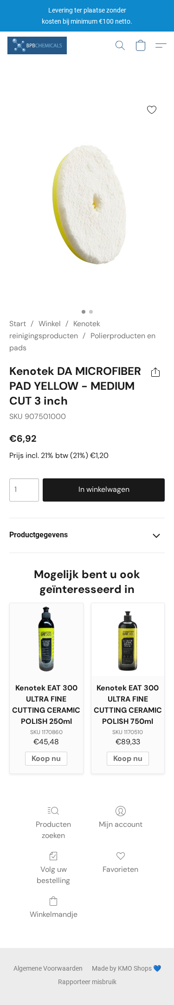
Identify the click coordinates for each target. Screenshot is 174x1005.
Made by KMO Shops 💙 (126, 968)
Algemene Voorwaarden (48, 968)
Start (17, 324)
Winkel (50, 324)
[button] (38, 45)
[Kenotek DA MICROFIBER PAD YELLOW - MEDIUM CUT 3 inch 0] (87, 200)
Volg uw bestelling (53, 874)
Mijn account (120, 824)
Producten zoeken (53, 829)
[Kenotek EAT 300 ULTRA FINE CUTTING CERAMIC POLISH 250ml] (46, 639)
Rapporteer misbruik (87, 982)
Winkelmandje (53, 914)
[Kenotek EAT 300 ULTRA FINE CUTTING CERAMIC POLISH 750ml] (128, 639)
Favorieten (120, 869)
